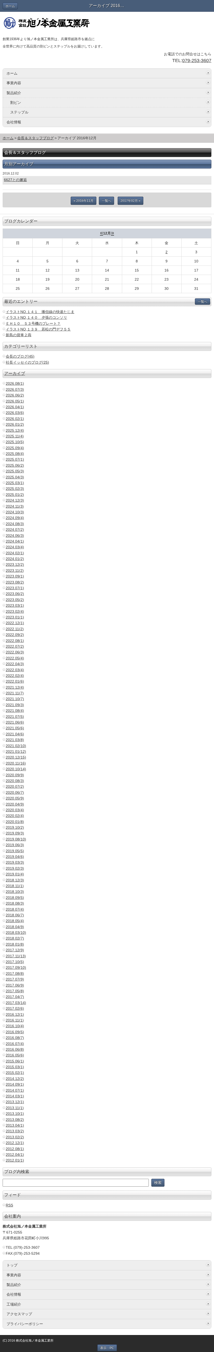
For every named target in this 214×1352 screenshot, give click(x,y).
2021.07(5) (15, 716)
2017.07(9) (15, 979)
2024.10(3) (15, 512)
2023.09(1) (15, 576)
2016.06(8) (15, 1049)
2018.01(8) (15, 944)
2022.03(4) (15, 670)
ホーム (10, 6)
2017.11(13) (16, 956)
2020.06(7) (15, 792)
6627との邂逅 (15, 180)
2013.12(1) (15, 1102)
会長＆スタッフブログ (35, 138)
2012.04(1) (15, 1154)
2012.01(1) (15, 1160)
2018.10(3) (15, 892)
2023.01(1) (15, 617)
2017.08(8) (15, 973)
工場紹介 (14, 1304)
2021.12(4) (15, 687)
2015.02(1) (15, 1073)
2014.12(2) (15, 1079)
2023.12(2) (15, 564)
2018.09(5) (15, 898)
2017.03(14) (16, 1003)
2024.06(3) (15, 535)
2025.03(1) (15, 483)
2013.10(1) (15, 1113)
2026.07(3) (15, 389)
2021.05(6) (15, 728)
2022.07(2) (15, 646)
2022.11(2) (15, 629)
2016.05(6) (15, 1055)
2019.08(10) (16, 839)
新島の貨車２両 (18, 335)
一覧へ (106, 200)
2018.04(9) (15, 927)
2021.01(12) (16, 751)
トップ (12, 1265)
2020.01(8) (15, 822)
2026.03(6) (15, 413)
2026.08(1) (15, 383)
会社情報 (14, 122)
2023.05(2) (15, 600)
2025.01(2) (15, 494)
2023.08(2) (15, 582)
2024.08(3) (15, 524)
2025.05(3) (15, 471)
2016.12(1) (15, 1014)
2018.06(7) (15, 915)
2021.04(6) (15, 734)
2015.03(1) (15, 1067)
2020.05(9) (15, 798)
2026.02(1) (15, 419)
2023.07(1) (15, 588)
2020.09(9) (15, 775)
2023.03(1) (15, 605)
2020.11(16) (16, 763)
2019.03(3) (15, 862)
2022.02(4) (15, 676)
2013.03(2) (15, 1131)
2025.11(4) (15, 436)
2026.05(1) (15, 401)
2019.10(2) (15, 827)
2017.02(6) (15, 1008)
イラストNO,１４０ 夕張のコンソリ (36, 317)
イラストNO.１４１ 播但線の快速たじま (40, 312)
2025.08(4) (15, 454)
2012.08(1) (15, 1149)
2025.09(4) (15, 448)
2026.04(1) (15, 407)
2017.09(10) (16, 967)
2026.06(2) (15, 395)
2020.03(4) (15, 810)
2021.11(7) (15, 693)
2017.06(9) (15, 985)
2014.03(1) (15, 1096)
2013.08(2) (15, 1119)
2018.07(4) (15, 909)
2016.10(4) (15, 1026)
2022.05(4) (15, 658)
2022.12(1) (15, 623)
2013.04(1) (15, 1125)
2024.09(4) (15, 518)
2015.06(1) (15, 1061)
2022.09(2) (15, 635)
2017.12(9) (15, 950)
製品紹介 (14, 93)
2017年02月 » (130, 200)
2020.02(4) (15, 816)
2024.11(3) (15, 506)
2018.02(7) (15, 938)
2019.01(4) (15, 874)
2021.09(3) (15, 705)
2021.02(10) (16, 746)
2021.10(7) (15, 699)
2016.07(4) (15, 1044)
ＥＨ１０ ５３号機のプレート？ (33, 323)
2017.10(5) (15, 962)
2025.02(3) (15, 488)
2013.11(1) (15, 1108)
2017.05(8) (15, 991)
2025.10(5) (15, 442)
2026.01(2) (15, 424)
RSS (9, 1205)
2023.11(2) (15, 570)
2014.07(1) (15, 1090)
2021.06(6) (15, 722)
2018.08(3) (15, 903)
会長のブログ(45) (20, 356)
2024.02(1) (15, 553)
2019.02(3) (15, 868)
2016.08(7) (15, 1038)
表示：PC (107, 1348)
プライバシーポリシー (25, 1324)
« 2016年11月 (83, 200)
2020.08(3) (15, 781)
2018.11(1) (15, 886)
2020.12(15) (16, 757)
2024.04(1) (15, 541)
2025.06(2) (15, 465)
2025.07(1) (15, 459)
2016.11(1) (15, 1020)
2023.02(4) (15, 611)
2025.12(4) (15, 430)
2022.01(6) (15, 681)
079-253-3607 (196, 60)
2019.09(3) (15, 833)
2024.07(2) (15, 529)
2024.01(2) (15, 559)
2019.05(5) (15, 851)
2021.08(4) (15, 710)
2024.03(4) (15, 547)
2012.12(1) (15, 1143)
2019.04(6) (15, 857)
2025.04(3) (15, 477)
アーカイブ (14, 373)
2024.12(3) (15, 500)
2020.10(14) (16, 769)
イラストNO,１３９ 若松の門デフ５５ (38, 329)
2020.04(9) (15, 804)
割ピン (15, 102)
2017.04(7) (15, 997)
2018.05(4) (15, 921)
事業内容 (14, 83)
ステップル (19, 112)
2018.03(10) (16, 932)
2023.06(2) (15, 594)
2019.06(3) (15, 845)
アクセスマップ (19, 1314)
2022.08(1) (15, 641)
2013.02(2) (15, 1137)
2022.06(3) (15, 652)
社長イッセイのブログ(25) (27, 362)
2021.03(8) (15, 740)
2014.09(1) (15, 1084)
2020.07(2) (15, 786)
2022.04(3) (15, 664)
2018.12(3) (15, 880)
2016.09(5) (15, 1032)
